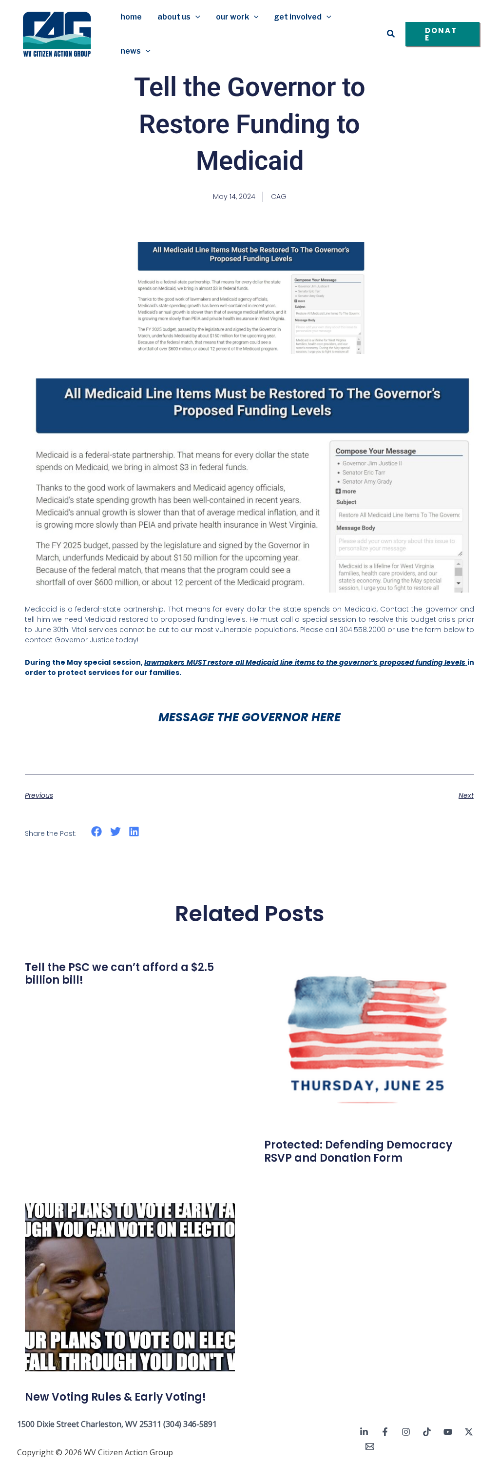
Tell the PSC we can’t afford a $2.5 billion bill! (119, 974)
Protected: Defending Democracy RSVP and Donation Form (358, 1151)
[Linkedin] (364, 1431)
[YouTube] (447, 1431)
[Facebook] (385, 1431)
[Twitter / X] (468, 1431)
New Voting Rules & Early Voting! (115, 1397)
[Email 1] (369, 1446)
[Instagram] (406, 1431)
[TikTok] (426, 1431)
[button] (195, 17)
